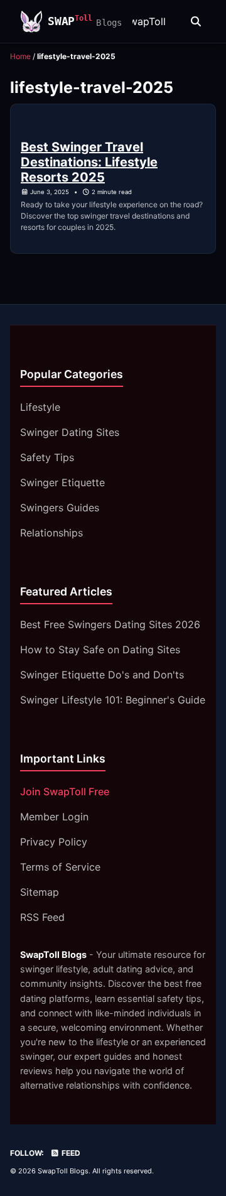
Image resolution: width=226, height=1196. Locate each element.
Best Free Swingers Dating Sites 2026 (110, 624)
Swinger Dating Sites (69, 432)
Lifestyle (40, 407)
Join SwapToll (133, 21)
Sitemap (39, 892)
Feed (70, 1153)
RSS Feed (42, 917)
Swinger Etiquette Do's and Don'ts (102, 674)
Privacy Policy (53, 841)
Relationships (51, 532)
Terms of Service (60, 867)
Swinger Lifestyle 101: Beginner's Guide (112, 699)
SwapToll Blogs (63, 1170)
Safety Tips (47, 457)
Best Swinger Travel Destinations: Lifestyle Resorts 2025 (89, 162)
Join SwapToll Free (64, 791)
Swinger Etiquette (62, 482)
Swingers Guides (59, 507)
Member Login (54, 816)
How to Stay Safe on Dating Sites (100, 649)
